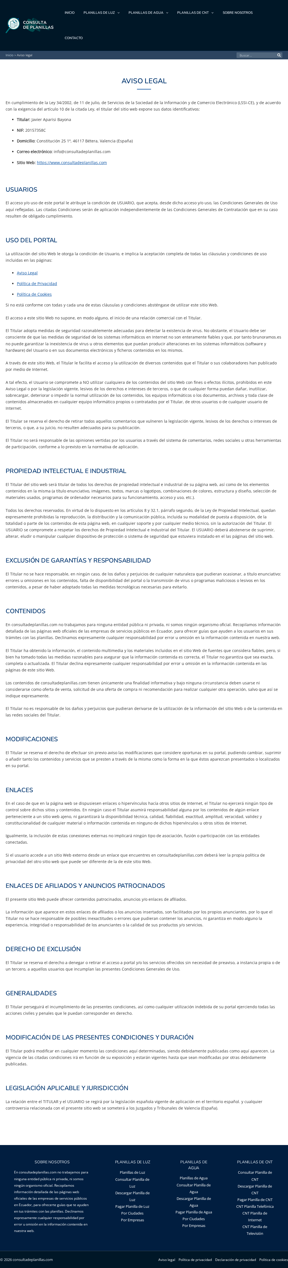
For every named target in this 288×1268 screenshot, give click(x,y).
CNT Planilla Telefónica (255, 1206)
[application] (117, 12)
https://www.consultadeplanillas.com (72, 162)
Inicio (10, 55)
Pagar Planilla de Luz (132, 1206)
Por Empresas (132, 1219)
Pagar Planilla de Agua (194, 1212)
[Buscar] (279, 55)
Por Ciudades (132, 1213)
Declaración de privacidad (235, 1259)
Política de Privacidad (37, 283)
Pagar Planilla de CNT (255, 1199)
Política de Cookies (34, 294)
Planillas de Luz (132, 1172)
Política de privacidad (195, 1259)
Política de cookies (273, 1259)
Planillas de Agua (194, 1177)
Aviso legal (166, 1259)
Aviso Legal (27, 272)
